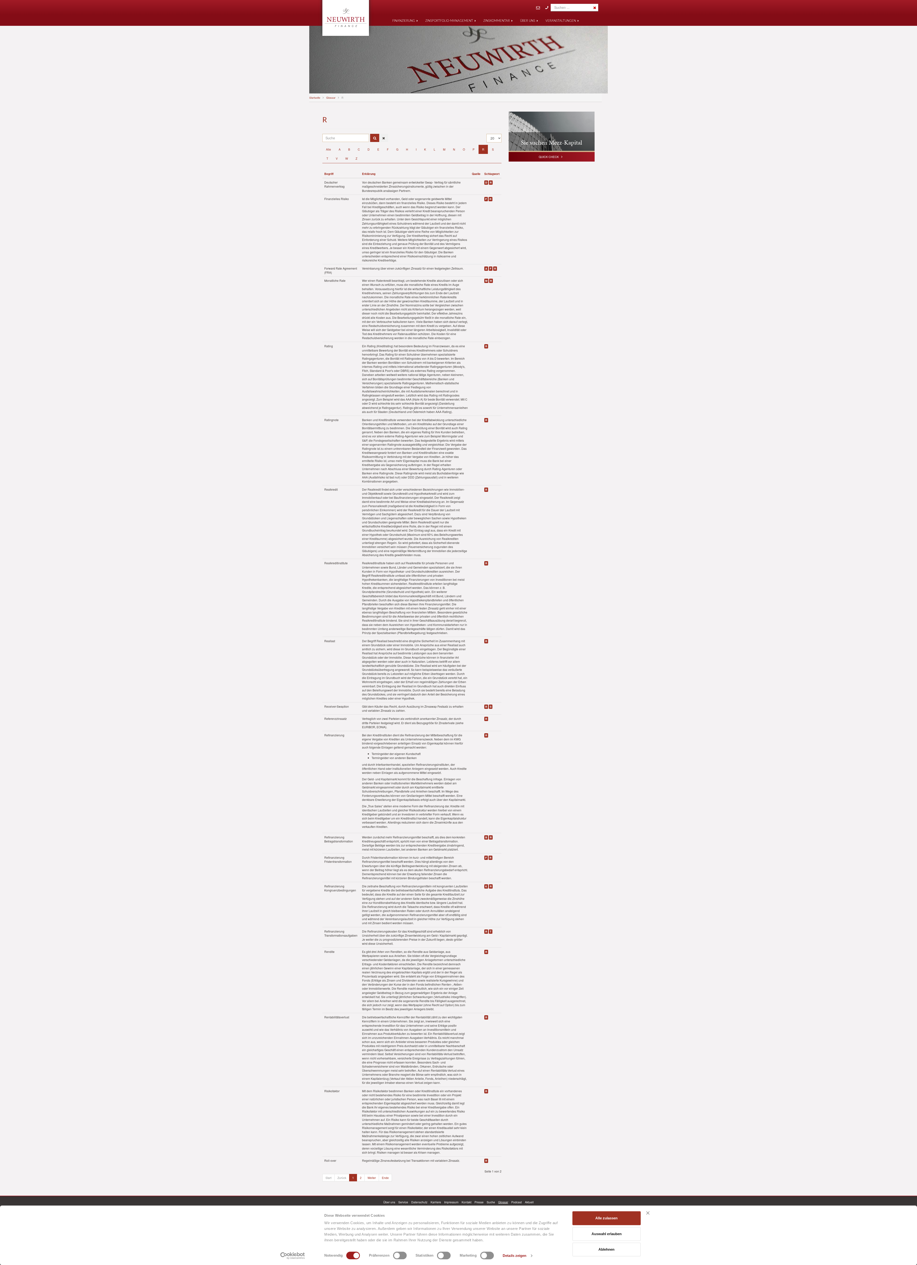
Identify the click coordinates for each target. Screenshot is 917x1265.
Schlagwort (492, 174)
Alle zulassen (606, 1218)
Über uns (527, 20)
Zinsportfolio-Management (449, 20)
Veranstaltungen (560, 20)
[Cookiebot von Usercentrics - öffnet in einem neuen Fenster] (293, 1255)
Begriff (329, 174)
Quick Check (549, 157)
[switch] (400, 1255)
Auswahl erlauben (607, 1234)
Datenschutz (419, 1202)
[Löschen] (383, 138)
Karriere (436, 1202)
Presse (479, 1202)
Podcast (516, 1202)
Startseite (314, 97)
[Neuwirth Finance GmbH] (346, 17)
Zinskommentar (496, 20)
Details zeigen (514, 1256)
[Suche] (374, 138)
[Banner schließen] (648, 1213)
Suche (491, 1202)
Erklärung (368, 174)
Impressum (451, 1202)
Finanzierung (403, 20)
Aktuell (529, 1202)
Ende (385, 1178)
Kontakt (466, 1202)
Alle (328, 149)
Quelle (476, 174)
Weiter (372, 1178)
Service (403, 1202)
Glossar (331, 97)
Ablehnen (606, 1249)
